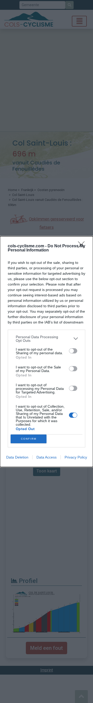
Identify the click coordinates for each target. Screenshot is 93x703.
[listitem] (46, 338)
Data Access (46, 457)
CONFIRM (28, 438)
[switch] (73, 350)
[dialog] (46, 351)
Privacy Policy (76, 457)
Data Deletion (17, 457)
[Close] (83, 246)
